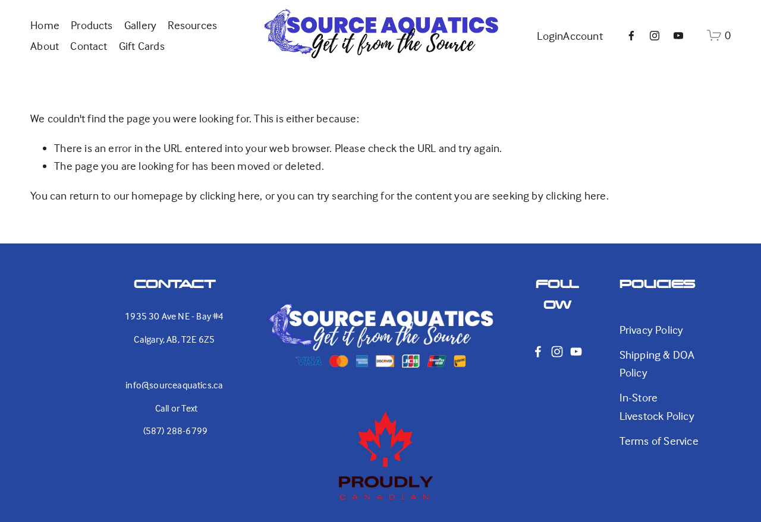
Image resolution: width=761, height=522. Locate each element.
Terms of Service (659, 441)
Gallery (140, 25)
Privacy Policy (652, 329)
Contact (88, 46)
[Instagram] (655, 36)
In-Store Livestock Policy (657, 406)
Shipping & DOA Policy (657, 363)
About (44, 46)
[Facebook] (631, 36)
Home (44, 25)
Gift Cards (142, 46)
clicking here (230, 195)
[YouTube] (678, 36)
